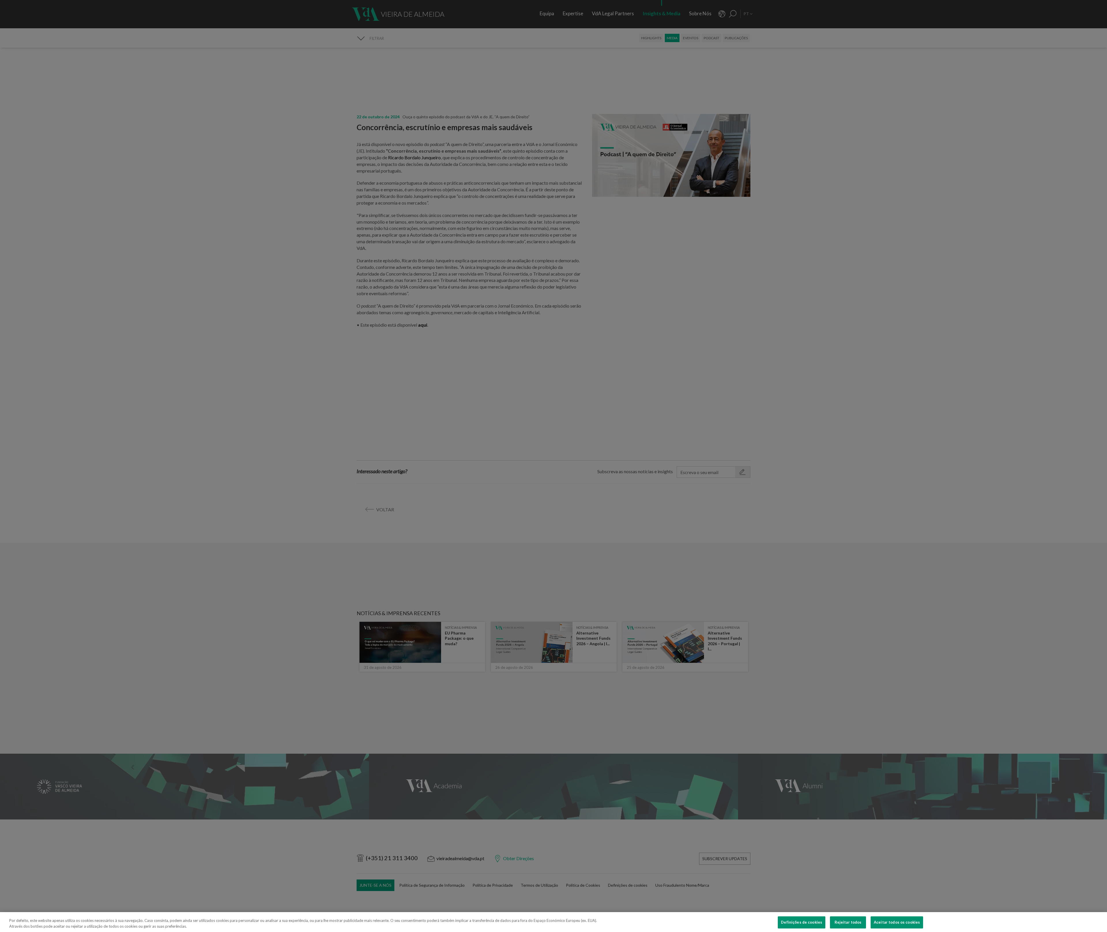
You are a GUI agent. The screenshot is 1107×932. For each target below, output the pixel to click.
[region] (553, 922)
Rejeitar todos (848, 922)
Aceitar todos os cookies (897, 922)
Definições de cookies (801, 922)
